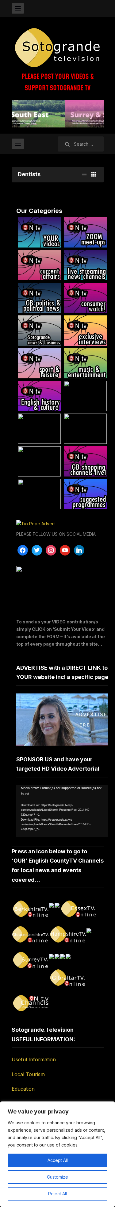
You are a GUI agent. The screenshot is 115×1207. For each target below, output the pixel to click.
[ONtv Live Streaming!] (85, 265)
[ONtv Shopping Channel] (85, 461)
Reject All (57, 1193)
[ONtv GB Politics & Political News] (39, 298)
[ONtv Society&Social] (39, 429)
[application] (62, 811)
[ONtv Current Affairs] (39, 265)
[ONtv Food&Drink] (85, 429)
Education (23, 1089)
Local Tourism (28, 1074)
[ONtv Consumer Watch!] (85, 298)
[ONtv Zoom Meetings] (85, 232)
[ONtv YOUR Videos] (39, 232)
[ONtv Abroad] (39, 494)
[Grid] (94, 174)
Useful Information (34, 1059)
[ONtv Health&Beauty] (39, 461)
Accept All (58, 1160)
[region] (57, 1154)
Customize (57, 1177)
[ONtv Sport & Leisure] (39, 363)
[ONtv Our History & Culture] (39, 396)
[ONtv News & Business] (39, 330)
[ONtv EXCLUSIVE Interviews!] (85, 330)
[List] (84, 174)
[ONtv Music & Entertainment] (85, 363)
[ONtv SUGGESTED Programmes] (85, 494)
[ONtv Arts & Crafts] (85, 396)
